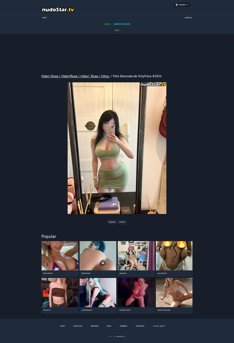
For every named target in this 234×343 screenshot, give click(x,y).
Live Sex (107, 24)
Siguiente (112, 222)
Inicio (44, 18)
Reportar (94, 326)
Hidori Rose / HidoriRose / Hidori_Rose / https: (75, 76)
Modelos (188, 18)
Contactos (77, 326)
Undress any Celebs (122, 24)
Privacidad (140, 326)
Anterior (122, 222)
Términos (123, 326)
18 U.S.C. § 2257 (159, 326)
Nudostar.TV (121, 336)
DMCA (117, 30)
